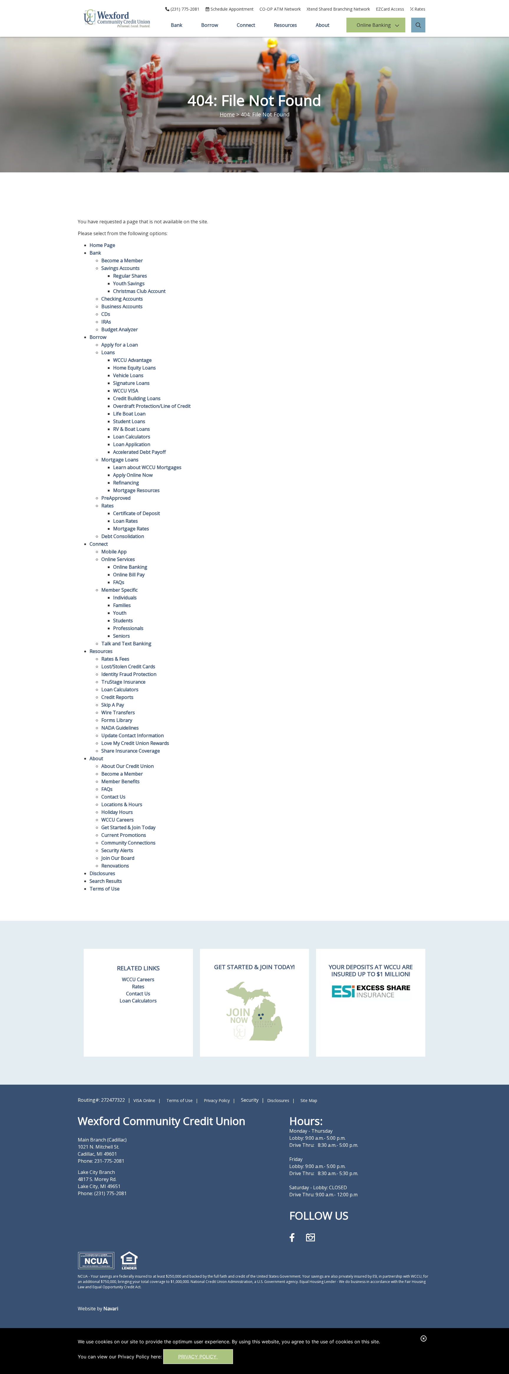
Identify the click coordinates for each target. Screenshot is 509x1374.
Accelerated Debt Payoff (139, 452)
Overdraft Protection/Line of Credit (152, 406)
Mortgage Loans (119, 459)
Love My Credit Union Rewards (135, 743)
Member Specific (119, 590)
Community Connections (128, 842)
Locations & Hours (121, 804)
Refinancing (126, 482)
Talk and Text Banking (126, 643)
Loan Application (131, 444)
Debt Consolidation (122, 536)
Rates (107, 505)
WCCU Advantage (132, 360)
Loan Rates (125, 521)
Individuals (125, 597)
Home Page (102, 245)
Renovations (115, 865)
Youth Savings (129, 283)
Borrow (209, 25)
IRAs (106, 322)
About (322, 25)
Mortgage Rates (131, 528)
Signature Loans (131, 383)
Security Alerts (117, 850)
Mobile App (114, 551)
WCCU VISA (125, 390)
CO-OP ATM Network (280, 9)
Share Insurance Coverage (130, 751)
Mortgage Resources (136, 490)
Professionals (128, 628)
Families (122, 605)
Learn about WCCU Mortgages (147, 467)
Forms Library (116, 720)
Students (123, 620)
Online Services (118, 559)
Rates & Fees (115, 659)
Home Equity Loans (134, 367)
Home (227, 114)
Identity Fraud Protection (128, 674)
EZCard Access (390, 9)
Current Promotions (123, 835)
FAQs (118, 582)
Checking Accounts (122, 299)
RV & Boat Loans (131, 429)
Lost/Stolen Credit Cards (128, 666)
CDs (105, 314)
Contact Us (113, 797)
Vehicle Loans (128, 375)
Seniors (121, 636)
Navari (110, 1308)
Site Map (308, 1100)
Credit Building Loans (137, 398)
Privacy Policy (198, 1357)
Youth (119, 613)
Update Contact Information (132, 735)
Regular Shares (130, 276)
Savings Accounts (120, 268)
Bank (176, 25)
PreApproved (115, 498)
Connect (246, 25)
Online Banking (374, 25)
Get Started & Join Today (128, 827)
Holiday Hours (117, 812)
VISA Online (144, 1100)
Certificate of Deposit (136, 513)
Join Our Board (117, 858)
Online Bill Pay (129, 574)
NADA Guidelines (120, 728)
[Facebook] (293, 1237)
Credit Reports (117, 697)
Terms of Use (105, 888)
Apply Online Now (133, 475)
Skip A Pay (112, 705)
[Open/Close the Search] (418, 25)
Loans (108, 352)
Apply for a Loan (119, 345)
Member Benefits (120, 781)
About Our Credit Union (127, 766)
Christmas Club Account (139, 291)
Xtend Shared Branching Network (338, 9)
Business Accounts (122, 306)
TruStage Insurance (123, 682)
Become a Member (122, 260)
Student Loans (129, 421)
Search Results (106, 881)
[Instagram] (310, 1237)
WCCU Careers (117, 820)
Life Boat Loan (129, 413)
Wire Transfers (118, 712)
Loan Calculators (131, 436)
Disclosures (102, 873)
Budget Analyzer (119, 329)
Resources (285, 25)
